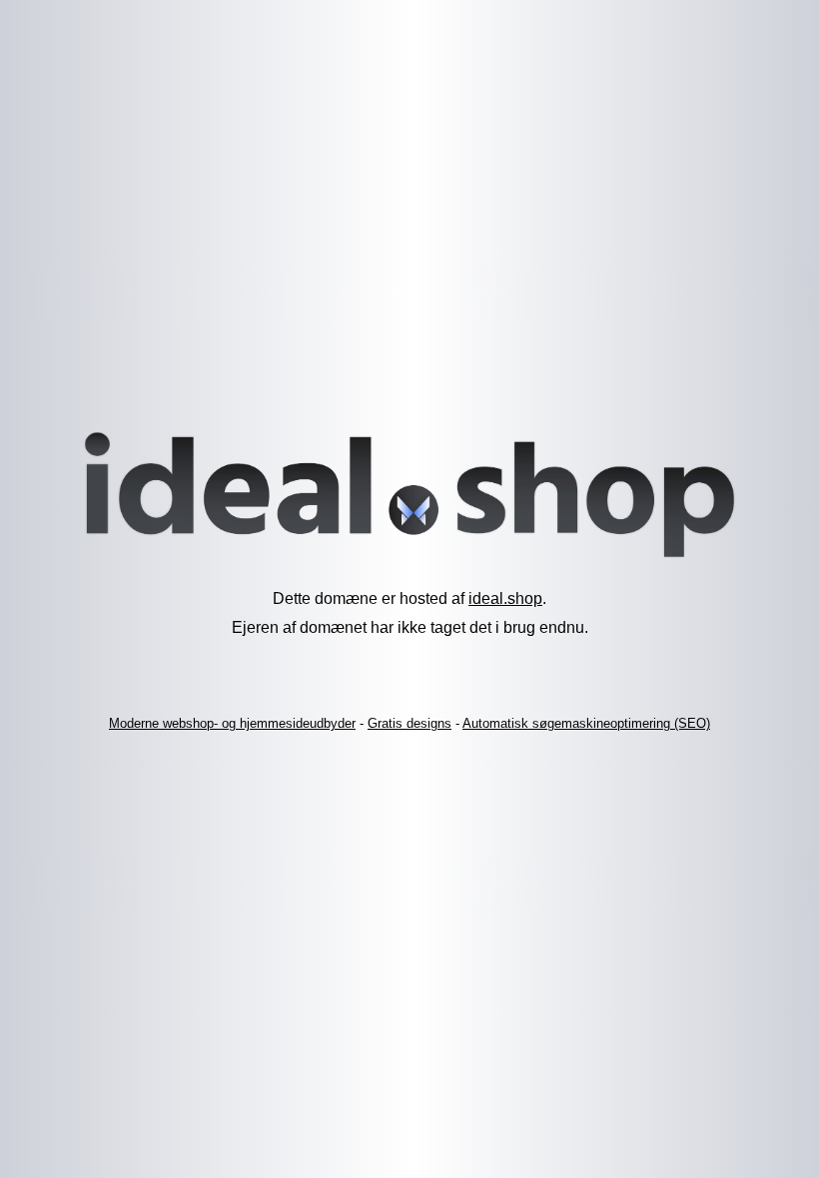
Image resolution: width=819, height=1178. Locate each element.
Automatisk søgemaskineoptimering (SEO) (586, 723)
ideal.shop (505, 598)
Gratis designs (409, 723)
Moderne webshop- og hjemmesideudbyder (232, 723)
